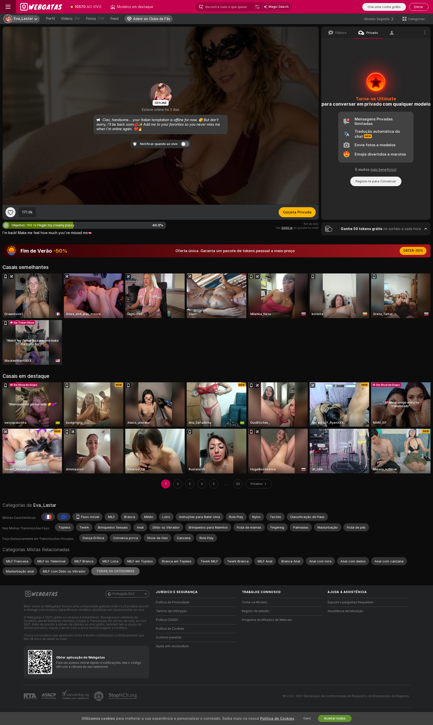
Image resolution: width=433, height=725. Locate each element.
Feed (114, 18)
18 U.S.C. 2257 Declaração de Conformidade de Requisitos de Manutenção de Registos (345, 696)
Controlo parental (168, 637)
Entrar (418, 7)
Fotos (95, 18)
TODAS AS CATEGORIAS (115, 571)
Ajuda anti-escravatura (172, 646)
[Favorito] (11, 212)
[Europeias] (63, 517)
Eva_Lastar (44, 505)
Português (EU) (123, 594)
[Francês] (48, 517)
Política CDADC (167, 620)
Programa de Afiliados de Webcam (267, 620)
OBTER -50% (413, 250)
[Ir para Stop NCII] (123, 696)
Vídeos (70, 18)
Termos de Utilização (171, 611)
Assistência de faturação (345, 611)
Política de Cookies (170, 628)
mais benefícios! (383, 170)
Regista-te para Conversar (376, 181)
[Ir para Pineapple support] (99, 696)
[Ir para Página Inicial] (41, 7)
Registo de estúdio (255, 611)
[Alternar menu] (8, 7)
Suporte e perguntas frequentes (350, 602)
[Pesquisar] (257, 6)
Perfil (50, 18)
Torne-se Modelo (254, 602)
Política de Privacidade (172, 602)
